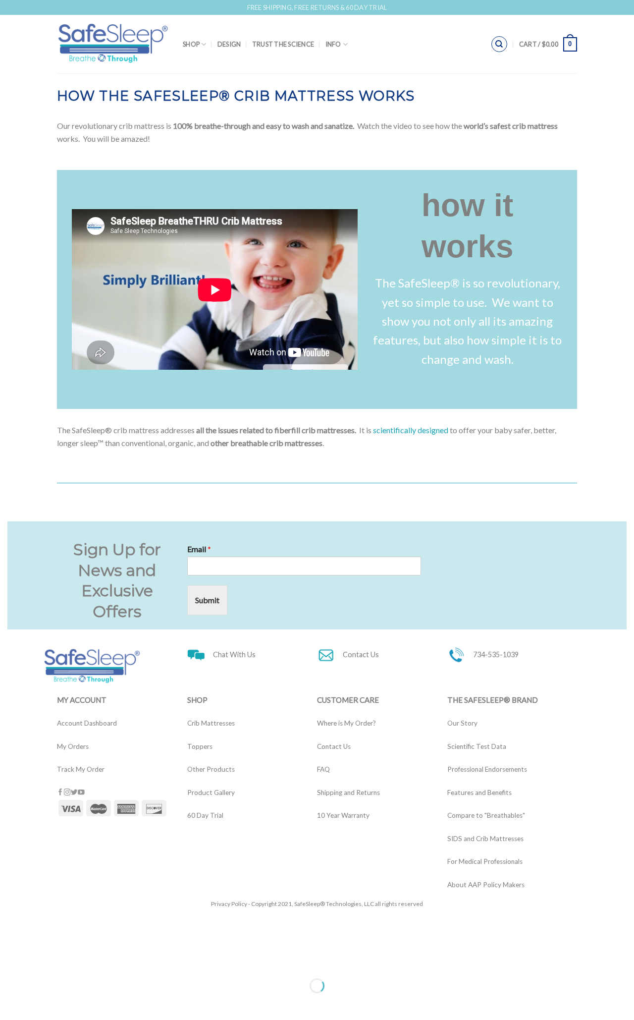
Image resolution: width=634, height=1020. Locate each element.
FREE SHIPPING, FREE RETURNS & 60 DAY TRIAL (317, 7)
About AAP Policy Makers (486, 885)
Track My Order (81, 769)
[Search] (499, 44)
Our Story (462, 723)
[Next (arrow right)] (38, 1003)
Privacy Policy (229, 903)
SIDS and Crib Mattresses (485, 839)
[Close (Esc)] (9, 961)
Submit (207, 600)
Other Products (211, 769)
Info (333, 44)
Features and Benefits (479, 792)
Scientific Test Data (476, 746)
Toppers (199, 746)
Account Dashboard (87, 723)
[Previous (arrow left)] (9, 1003)
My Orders (73, 746)
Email (199, 549)
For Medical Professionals (485, 861)
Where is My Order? (346, 723)
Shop (191, 44)
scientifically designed (410, 430)
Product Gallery (211, 792)
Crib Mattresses (211, 723)
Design (229, 44)
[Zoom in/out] (38, 961)
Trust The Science (283, 44)
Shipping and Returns (348, 792)
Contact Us (334, 746)
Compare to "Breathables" (486, 815)
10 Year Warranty (343, 815)
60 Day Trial (205, 815)
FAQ (323, 769)
